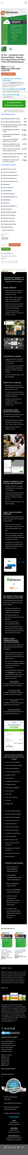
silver (13, 982)
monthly (15, 977)
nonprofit (20, 977)
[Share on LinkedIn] (16, 262)
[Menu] (2, 3)
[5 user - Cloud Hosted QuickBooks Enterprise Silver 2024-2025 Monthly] (21, 939)
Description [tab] (4, 271)
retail (9, 982)
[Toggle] (5, 867)
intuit (3, 977)
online (10, 256)
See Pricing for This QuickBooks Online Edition (14, 104)
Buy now (6, 249)
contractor (20, 972)
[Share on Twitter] (8, 262)
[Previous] (3, 26)
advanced (14, 256)
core (25, 972)
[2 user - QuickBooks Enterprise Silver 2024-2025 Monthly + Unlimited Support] (7, 939)
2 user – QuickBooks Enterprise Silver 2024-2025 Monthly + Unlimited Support (6, 953)
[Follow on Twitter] (8, 1028)
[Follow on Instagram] (5, 1028)
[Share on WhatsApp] (2, 262)
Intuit (5, 258)
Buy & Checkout (8, 74)
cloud (15, 972)
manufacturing (8, 977)
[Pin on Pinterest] (14, 262)
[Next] (24, 26)
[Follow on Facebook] (2, 1028)
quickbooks (6, 256)
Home (3, 52)
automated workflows (14, 624)
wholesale (21, 982)
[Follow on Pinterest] (14, 1028)
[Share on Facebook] (5, 262)
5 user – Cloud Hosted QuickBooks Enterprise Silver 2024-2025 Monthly (20, 952)
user (17, 982)
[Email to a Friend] (11, 262)
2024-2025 (4, 972)
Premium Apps (17, 694)
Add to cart (14, 244)
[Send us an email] (11, 1028)
